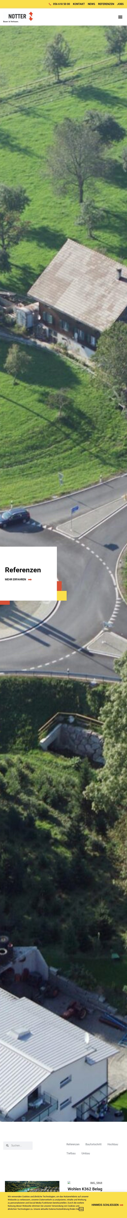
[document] (63, 609)
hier (81, 1209)
